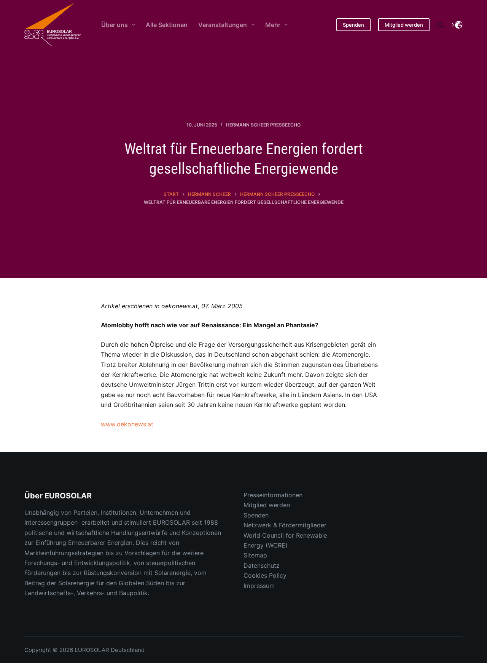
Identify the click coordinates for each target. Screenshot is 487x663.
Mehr (272, 25)
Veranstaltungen (222, 25)
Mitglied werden (404, 25)
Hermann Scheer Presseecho (263, 125)
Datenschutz (262, 565)
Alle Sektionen (167, 25)
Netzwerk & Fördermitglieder (285, 525)
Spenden (353, 25)
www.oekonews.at (127, 424)
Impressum (259, 585)
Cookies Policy (265, 575)
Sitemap (255, 555)
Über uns (114, 25)
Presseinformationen (273, 495)
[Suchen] (440, 25)
